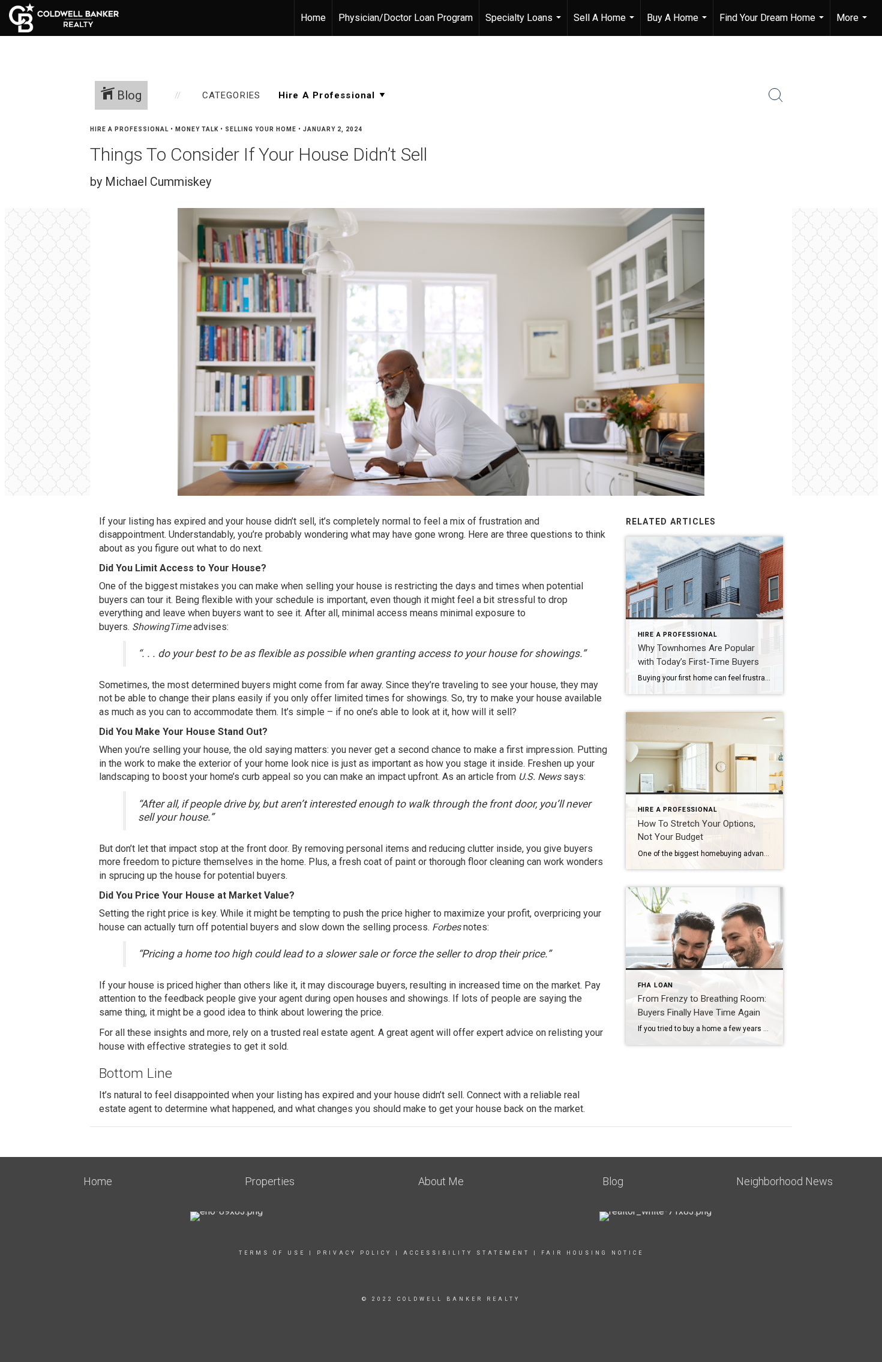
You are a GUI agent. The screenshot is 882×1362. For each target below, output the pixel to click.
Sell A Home (605, 24)
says (573, 776)
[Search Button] (776, 95)
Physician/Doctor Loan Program (405, 17)
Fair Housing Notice (592, 1253)
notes (475, 927)
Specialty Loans (524, 24)
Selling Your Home (260, 129)
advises (210, 626)
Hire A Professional (129, 129)
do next (245, 548)
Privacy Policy (354, 1253)
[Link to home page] (70, 18)
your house (478, 1108)
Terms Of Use (272, 1253)
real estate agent (338, 1032)
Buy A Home (678, 24)
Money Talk (196, 129)
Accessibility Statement (466, 1253)
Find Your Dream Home (773, 24)
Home (313, 17)
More (853, 24)
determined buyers (231, 685)
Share (863, 152)
